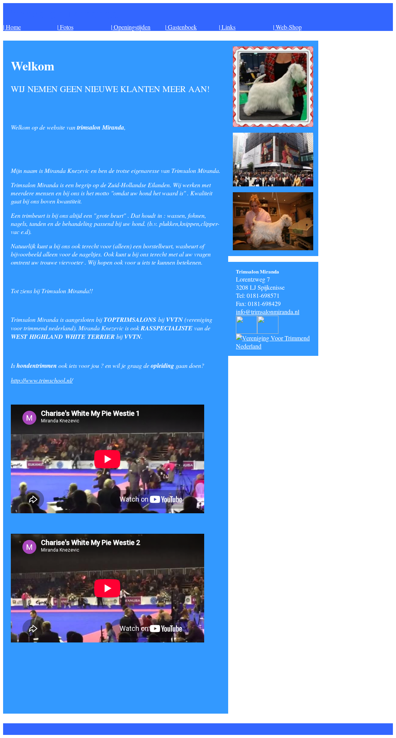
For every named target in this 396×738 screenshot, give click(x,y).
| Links (227, 27)
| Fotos (65, 27)
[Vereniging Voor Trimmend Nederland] (277, 346)
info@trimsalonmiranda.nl (267, 312)
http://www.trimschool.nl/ (42, 380)
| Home (12, 27)
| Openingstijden (130, 27)
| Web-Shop (287, 27)
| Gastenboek (181, 27)
